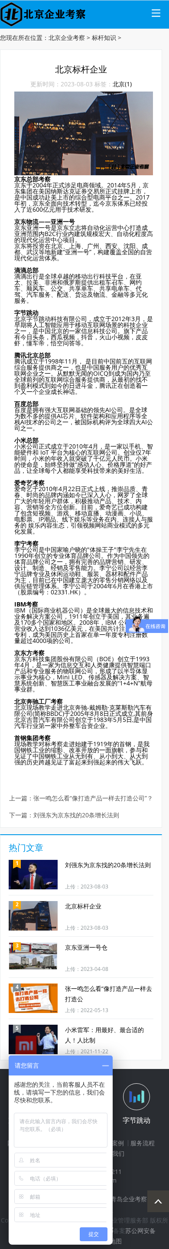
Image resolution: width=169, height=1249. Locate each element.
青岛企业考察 (128, 1199)
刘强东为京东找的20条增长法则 (76, 815)
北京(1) (122, 84)
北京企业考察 (67, 37)
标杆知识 (104, 37)
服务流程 (142, 1143)
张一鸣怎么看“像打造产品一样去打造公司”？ (93, 798)
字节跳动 (136, 1120)
